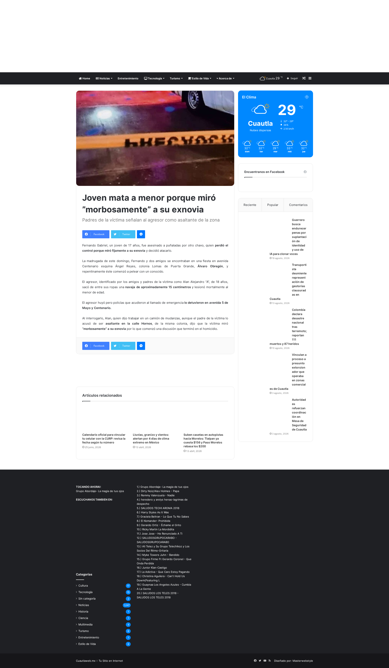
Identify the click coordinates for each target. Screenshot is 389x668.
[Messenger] (141, 234)
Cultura (83, 585)
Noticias (104, 78)
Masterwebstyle (303, 660)
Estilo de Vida (200, 78)
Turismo (175, 78)
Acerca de (225, 78)
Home (86, 78)
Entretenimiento (128, 78)
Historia (83, 611)
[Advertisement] (235, 32)
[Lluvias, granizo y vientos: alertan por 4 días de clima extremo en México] (155, 417)
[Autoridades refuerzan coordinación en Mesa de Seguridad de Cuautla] (266, 413)
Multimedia (85, 624)
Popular (272, 205)
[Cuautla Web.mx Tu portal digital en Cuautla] (113, 36)
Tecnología (154, 78)
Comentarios (298, 205)
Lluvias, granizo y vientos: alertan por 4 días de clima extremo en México (151, 438)
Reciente (250, 205)
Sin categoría (87, 598)
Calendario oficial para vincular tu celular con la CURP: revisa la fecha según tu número (103, 438)
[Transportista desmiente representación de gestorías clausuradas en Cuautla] (266, 278)
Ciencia (83, 618)
